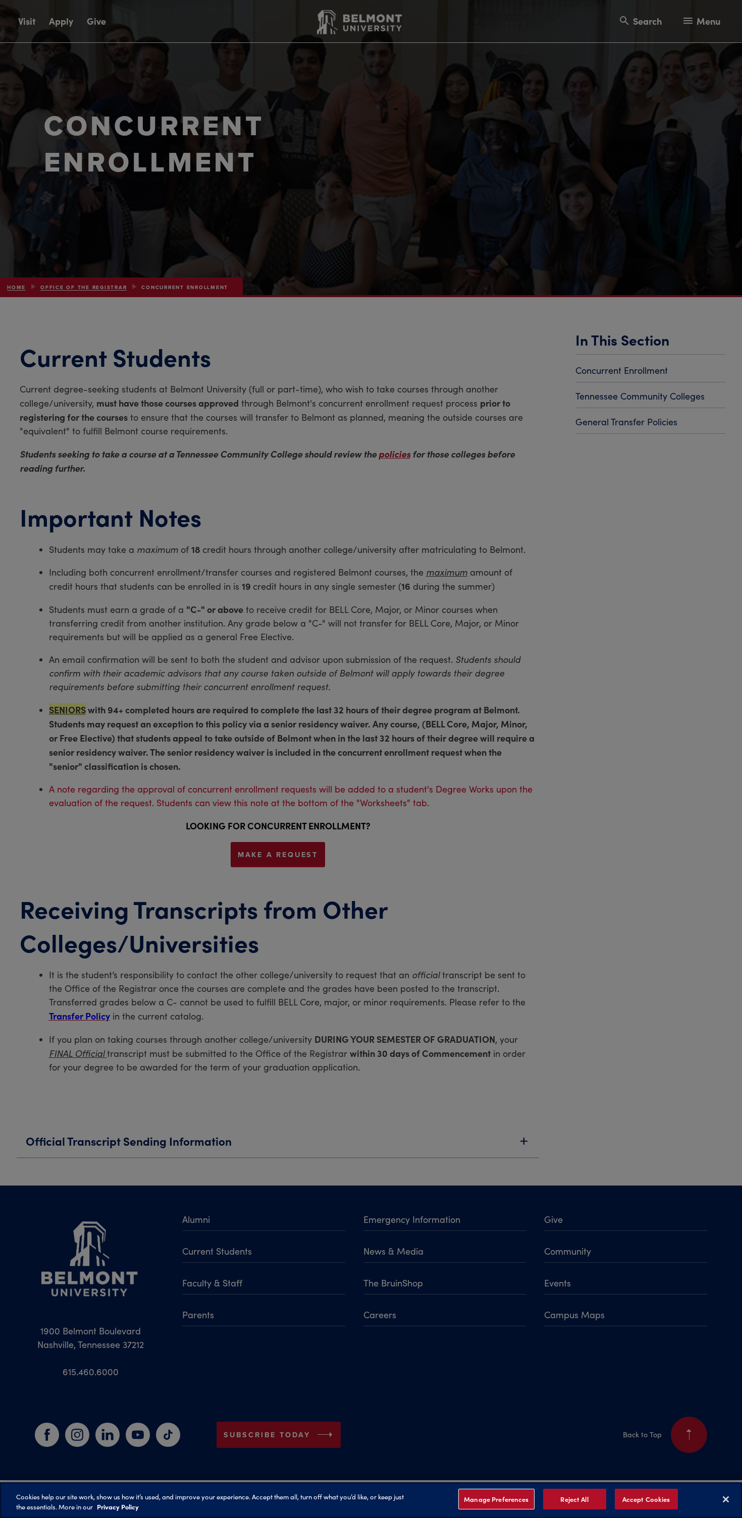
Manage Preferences (496, 1499)
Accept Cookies (646, 1499)
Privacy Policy (118, 1506)
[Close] (726, 1499)
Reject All (574, 1499)
